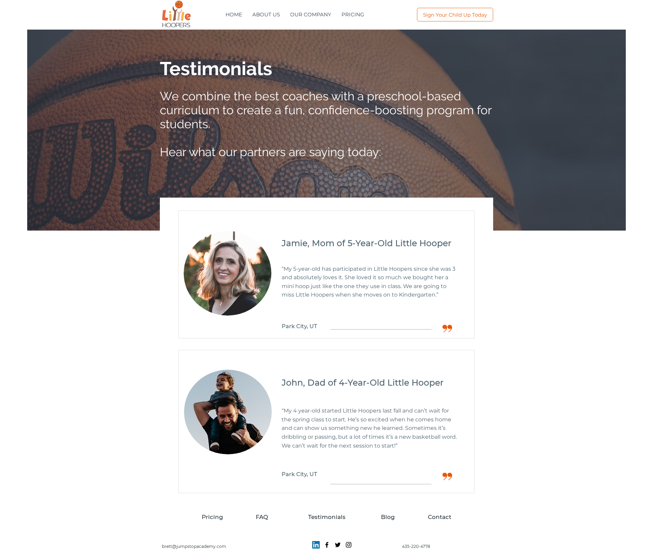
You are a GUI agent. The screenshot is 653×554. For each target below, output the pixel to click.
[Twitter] (337, 545)
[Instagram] (348, 545)
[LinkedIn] (316, 545)
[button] (310, 14)
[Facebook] (327, 545)
